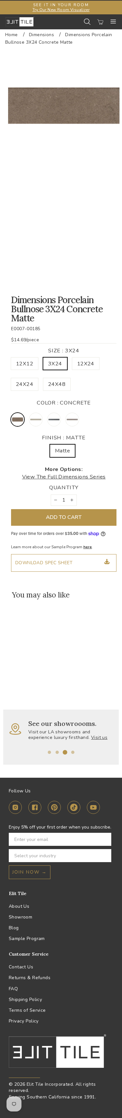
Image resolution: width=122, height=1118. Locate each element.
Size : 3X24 (63, 350)
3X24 (55, 363)
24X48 (56, 384)
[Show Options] (105, 855)
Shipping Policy (25, 999)
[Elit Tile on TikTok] (73, 808)
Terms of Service (27, 1010)
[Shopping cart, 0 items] (100, 21)
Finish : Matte (64, 437)
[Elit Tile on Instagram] (15, 808)
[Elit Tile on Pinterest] (54, 808)
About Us (19, 906)
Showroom (20, 917)
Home (11, 35)
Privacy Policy (24, 1021)
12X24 (85, 363)
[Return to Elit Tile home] (20, 21)
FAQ (13, 989)
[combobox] (58, 855)
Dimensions (41, 35)
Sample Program (27, 938)
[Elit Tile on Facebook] (34, 808)
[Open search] (87, 22)
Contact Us (21, 967)
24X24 (24, 384)
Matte (62, 450)
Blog (14, 928)
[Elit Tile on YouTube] (93, 808)
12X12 (24, 363)
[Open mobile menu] (113, 21)
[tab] (49, 752)
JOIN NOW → (29, 872)
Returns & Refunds (29, 978)
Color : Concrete (64, 402)
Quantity (64, 487)
